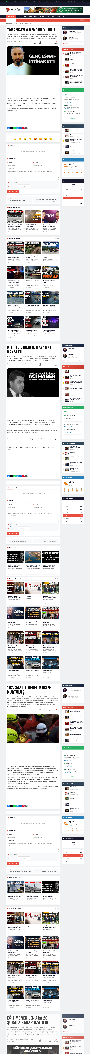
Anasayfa (11, 16)
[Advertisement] (33, 86)
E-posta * (37, 162)
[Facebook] (54, 4)
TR (68, 3)
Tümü (56, 238)
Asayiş (18, 16)
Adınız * (10, 162)
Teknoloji (58, 16)
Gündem (30, 16)
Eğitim (35, 16)
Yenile (10, 186)
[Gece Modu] (63, 4)
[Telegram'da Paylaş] (17, 128)
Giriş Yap (82, 3)
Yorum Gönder (13, 191)
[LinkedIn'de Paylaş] (20, 128)
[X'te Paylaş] (11, 128)
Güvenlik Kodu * (13, 182)
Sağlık (47, 16)
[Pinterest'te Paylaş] (23, 128)
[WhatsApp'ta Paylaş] (14, 128)
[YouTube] (61, 4)
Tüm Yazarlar (66, 43)
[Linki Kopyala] (26, 128)
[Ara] (82, 16)
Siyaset (24, 16)
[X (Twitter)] (56, 4)
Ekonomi (42, 16)
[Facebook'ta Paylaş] (8, 128)
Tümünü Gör (73, 118)
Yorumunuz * (11, 168)
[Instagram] (58, 4)
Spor (52, 16)
